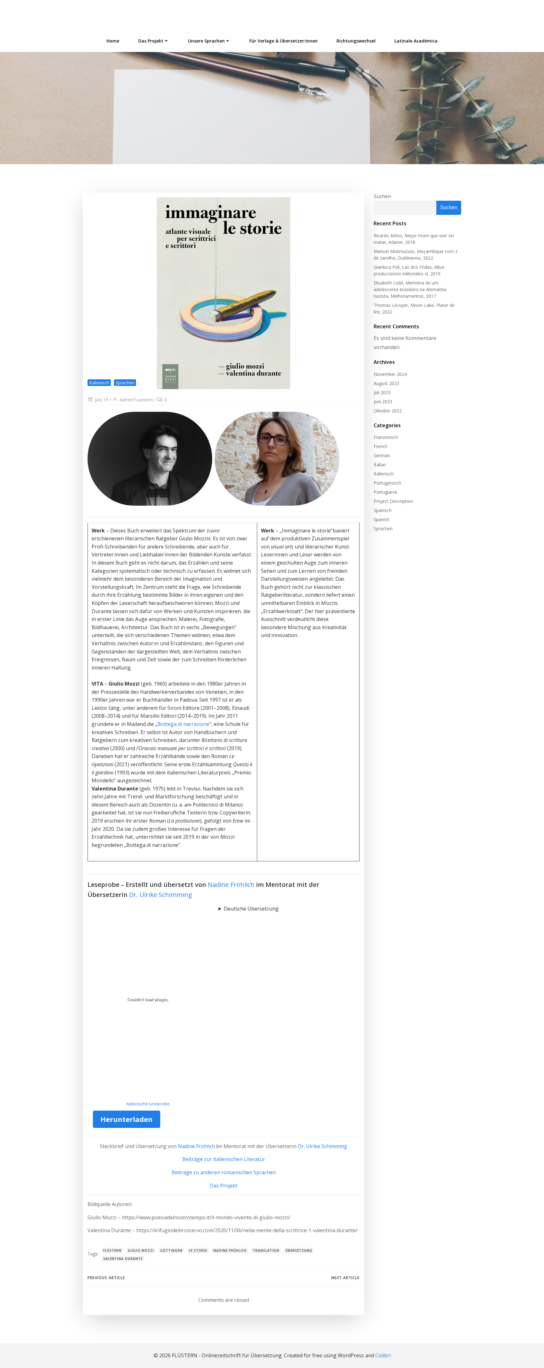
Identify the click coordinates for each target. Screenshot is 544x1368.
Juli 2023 (382, 392)
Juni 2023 (383, 402)
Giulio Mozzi (141, 1250)
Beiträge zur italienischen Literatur (223, 1159)
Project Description (393, 501)
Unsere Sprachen (206, 41)
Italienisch (99, 383)
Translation (266, 1250)
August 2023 (386, 383)
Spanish (381, 519)
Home (112, 41)
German (382, 455)
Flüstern (112, 1250)
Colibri (383, 1355)
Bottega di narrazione (183, 724)
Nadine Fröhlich (231, 884)
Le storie (198, 1250)
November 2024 (390, 374)
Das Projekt (150, 41)
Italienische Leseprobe (148, 1103)
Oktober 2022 (388, 411)
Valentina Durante (123, 1258)
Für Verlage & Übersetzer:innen (283, 41)
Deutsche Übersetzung (251, 908)
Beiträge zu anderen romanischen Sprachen (224, 1172)
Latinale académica (416, 41)
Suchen (382, 196)
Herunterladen (126, 1119)
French (381, 446)
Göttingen (171, 1250)
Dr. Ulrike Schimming (160, 894)
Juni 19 (101, 400)
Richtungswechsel (356, 41)
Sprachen (125, 383)
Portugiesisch (387, 483)
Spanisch (383, 510)
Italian (380, 465)
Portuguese (385, 492)
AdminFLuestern (136, 400)
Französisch (386, 437)
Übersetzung (299, 1250)
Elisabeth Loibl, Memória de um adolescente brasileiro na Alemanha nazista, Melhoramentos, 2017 (410, 289)
